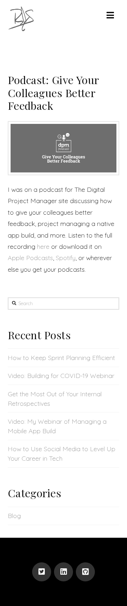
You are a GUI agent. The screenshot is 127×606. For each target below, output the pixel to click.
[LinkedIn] (63, 571)
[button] (110, 15)
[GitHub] (85, 571)
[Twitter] (41, 571)
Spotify (65, 258)
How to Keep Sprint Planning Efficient (61, 358)
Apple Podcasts (30, 258)
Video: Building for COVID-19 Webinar (61, 376)
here (43, 246)
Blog (14, 516)
